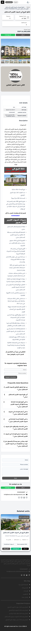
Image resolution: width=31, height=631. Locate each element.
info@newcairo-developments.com (14, 494)
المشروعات (25, 588)
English (15, 2)
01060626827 (12, 112)
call (24, 548)
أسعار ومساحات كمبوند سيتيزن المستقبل (16, 616)
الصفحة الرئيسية (23, 584)
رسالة (5, 548)
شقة (14, 107)
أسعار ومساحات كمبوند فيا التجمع (18, 610)
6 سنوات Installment (9, 544)
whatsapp (15, 548)
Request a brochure (10, 377)
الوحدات (26, 591)
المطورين (25, 594)
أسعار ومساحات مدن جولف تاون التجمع (17, 619)
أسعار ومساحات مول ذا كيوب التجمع (18, 607)
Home (28, 7)
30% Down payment (22, 544)
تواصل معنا (25, 597)
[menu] (2, 2)
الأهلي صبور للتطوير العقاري (15, 85)
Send (15, 478)
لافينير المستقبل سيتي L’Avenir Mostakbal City (16, 8)
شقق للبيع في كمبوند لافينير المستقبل (14, 7)
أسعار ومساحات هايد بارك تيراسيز (18, 613)
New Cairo (19, 626)
